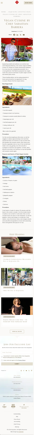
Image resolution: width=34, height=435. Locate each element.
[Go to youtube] (26, 370)
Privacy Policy (21, 360)
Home (4, 12)
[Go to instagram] (21, 370)
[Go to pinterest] (31, 370)
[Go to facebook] (24, 370)
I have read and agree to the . (14, 360)
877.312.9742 (17, 383)
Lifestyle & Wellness (9, 256)
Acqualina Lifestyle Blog (19, 12)
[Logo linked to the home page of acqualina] (17, 2)
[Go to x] (29, 370)
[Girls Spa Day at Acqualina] (17, 282)
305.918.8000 (17, 377)
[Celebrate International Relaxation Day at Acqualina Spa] (17, 251)
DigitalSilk (21, 431)
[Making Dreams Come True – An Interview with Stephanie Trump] (17, 312)
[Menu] (2, 3)
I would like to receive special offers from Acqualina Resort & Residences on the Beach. (16, 356)
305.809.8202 (17, 390)
